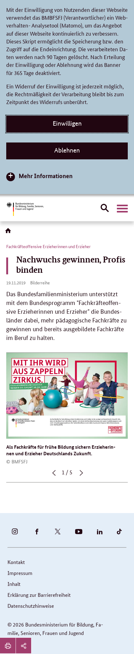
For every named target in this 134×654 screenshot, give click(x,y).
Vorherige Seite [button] (53, 475)
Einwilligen (67, 123)
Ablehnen (67, 150)
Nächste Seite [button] (80, 475)
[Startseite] (9, 233)
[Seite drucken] (8, 645)
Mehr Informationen (46, 176)
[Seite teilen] (23, 645)
